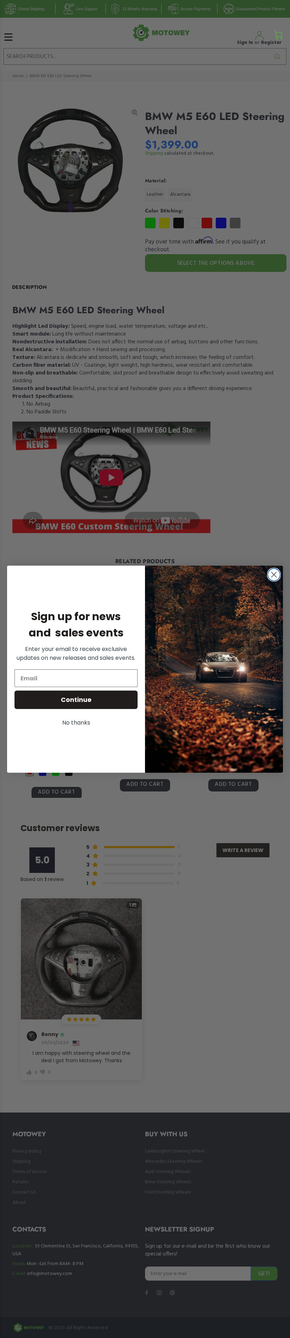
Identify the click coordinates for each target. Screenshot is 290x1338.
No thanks (76, 723)
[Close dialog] (274, 574)
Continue (76, 699)
